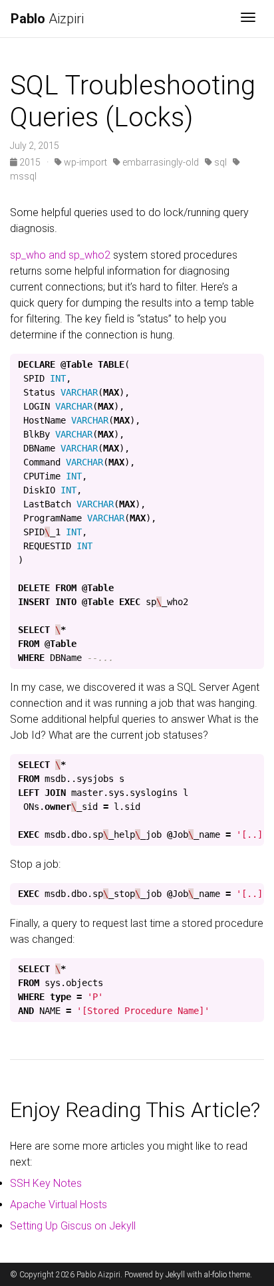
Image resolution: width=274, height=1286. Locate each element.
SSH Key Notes (46, 1183)
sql (219, 162)
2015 (30, 162)
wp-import (84, 162)
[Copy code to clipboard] (251, 367)
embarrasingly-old (159, 162)
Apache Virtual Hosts (58, 1204)
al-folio (215, 1274)
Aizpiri (47, 19)
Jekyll (175, 1274)
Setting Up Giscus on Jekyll (73, 1226)
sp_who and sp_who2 (60, 255)
